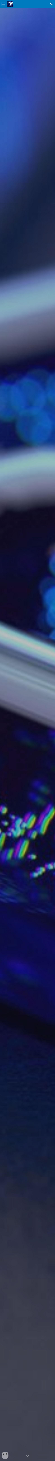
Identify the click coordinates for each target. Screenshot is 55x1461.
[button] (3, 4)
